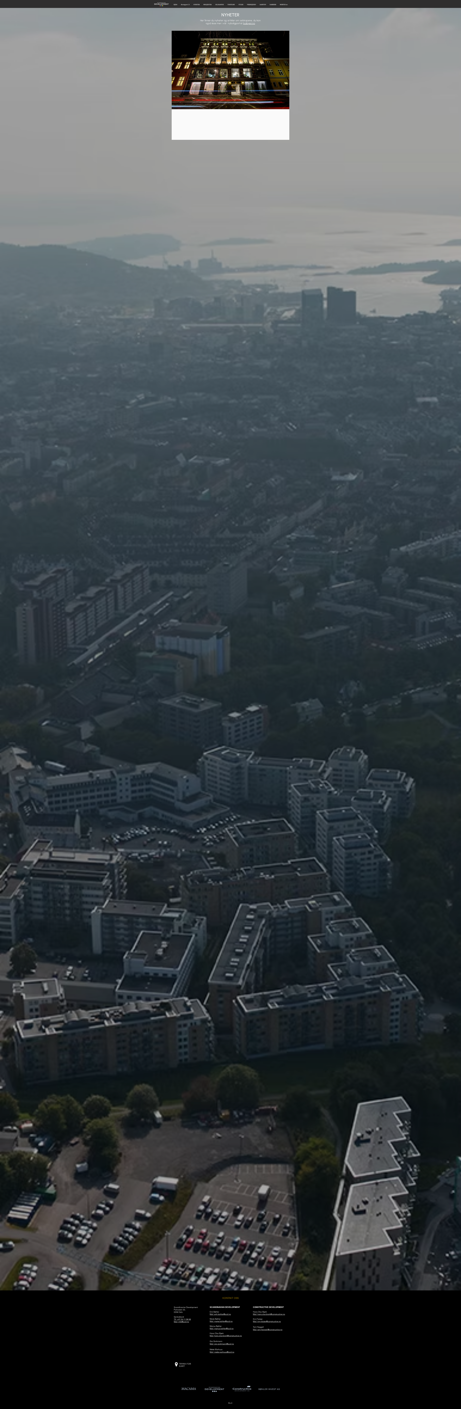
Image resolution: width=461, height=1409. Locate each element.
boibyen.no (249, 23)
